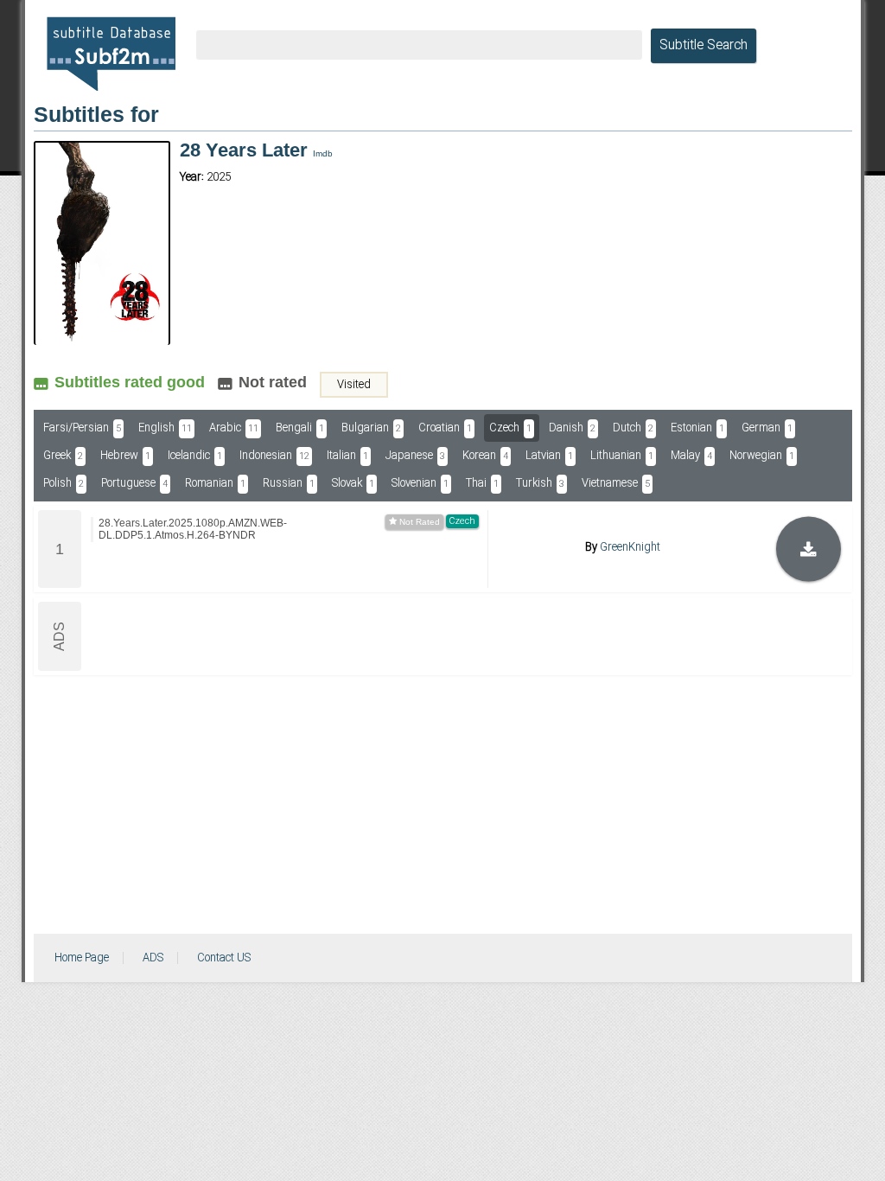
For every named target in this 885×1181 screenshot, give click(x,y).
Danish (572, 428)
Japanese (415, 455)
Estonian (697, 428)
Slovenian (420, 483)
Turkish (540, 483)
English (165, 428)
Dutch (633, 428)
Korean (485, 455)
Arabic (233, 428)
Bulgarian (371, 428)
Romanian (215, 483)
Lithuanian (621, 455)
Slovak (353, 483)
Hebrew (125, 455)
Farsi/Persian (82, 428)
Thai (482, 483)
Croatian (445, 428)
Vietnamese (616, 483)
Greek (63, 455)
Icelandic (195, 455)
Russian (289, 483)
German (767, 428)
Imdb (323, 153)
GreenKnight (630, 547)
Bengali (300, 428)
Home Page (81, 958)
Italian (347, 455)
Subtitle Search (703, 45)
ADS (153, 958)
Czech (510, 428)
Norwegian (761, 455)
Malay (691, 455)
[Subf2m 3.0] (111, 53)
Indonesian (274, 455)
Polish (63, 483)
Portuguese (134, 483)
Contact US (224, 958)
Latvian (549, 455)
